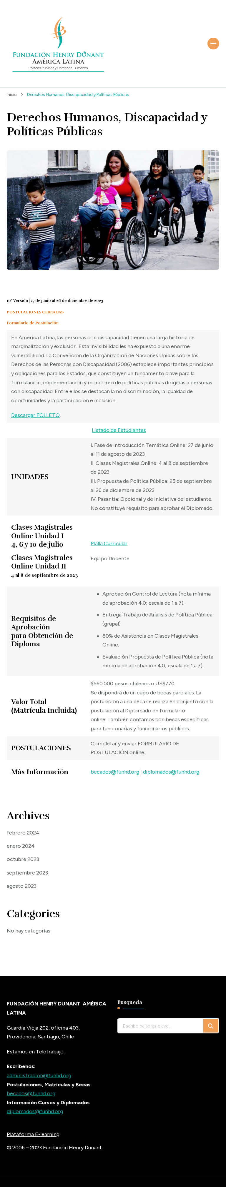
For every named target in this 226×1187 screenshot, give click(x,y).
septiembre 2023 (27, 873)
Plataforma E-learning (33, 1134)
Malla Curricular (109, 543)
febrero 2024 (23, 832)
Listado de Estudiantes (119, 430)
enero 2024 (21, 846)
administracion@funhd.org (39, 1075)
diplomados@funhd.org (171, 772)
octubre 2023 (23, 859)
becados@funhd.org (115, 772)
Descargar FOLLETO (35, 415)
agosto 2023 (21, 886)
